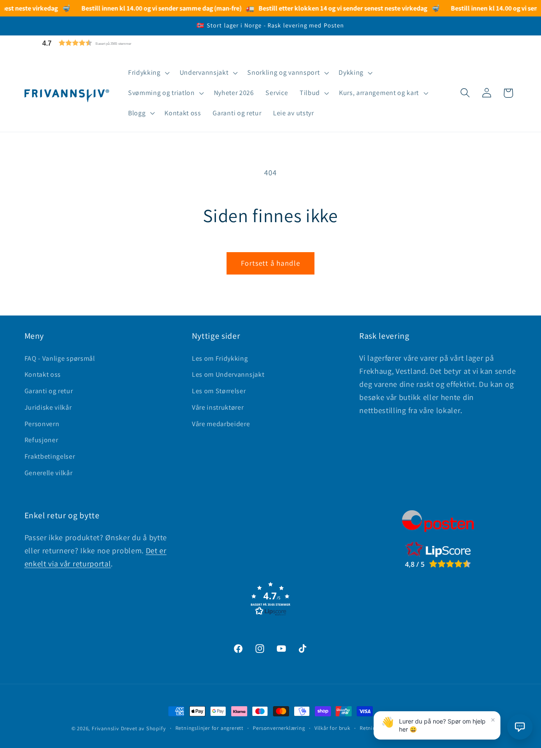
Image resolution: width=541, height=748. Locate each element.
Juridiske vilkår (48, 407)
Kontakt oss (43, 374)
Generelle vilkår (49, 472)
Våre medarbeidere (221, 423)
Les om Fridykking (220, 358)
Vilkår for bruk (332, 728)
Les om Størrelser (219, 390)
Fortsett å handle (270, 263)
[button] (107, 42)
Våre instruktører (218, 407)
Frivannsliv (105, 728)
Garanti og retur (49, 390)
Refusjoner (41, 439)
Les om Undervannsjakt (228, 374)
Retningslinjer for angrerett (209, 728)
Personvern (42, 423)
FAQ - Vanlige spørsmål (60, 358)
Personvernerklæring (279, 728)
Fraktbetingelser (50, 456)
